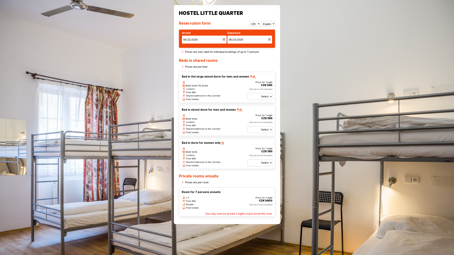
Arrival (186, 32)
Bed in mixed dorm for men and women (209, 109)
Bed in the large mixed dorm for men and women (215, 76)
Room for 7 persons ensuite (201, 192)
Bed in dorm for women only (201, 142)
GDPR (227, 228)
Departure (233, 32)
